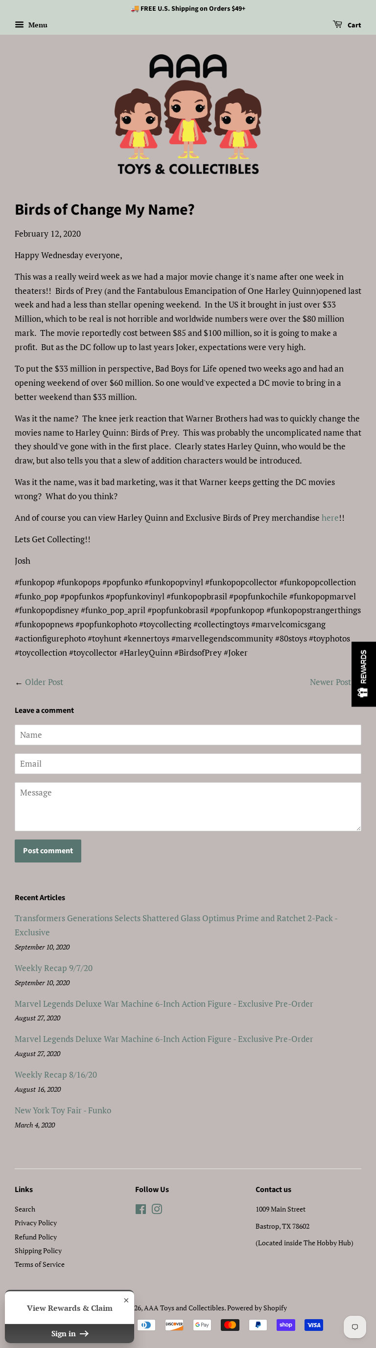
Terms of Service (40, 1264)
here (330, 517)
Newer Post (330, 681)
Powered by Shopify (257, 1307)
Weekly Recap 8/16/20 (56, 1074)
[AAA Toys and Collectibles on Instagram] (156, 1210)
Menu (36, 24)
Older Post (44, 681)
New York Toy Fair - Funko (63, 1110)
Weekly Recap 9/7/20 (54, 967)
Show (364, 674)
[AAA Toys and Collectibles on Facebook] (140, 1210)
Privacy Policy (36, 1222)
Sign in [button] (64, 1333)
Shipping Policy (38, 1250)
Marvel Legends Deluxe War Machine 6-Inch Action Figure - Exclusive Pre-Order (164, 1003)
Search (25, 1209)
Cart (353, 25)
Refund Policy (36, 1236)
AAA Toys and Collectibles (184, 1307)
